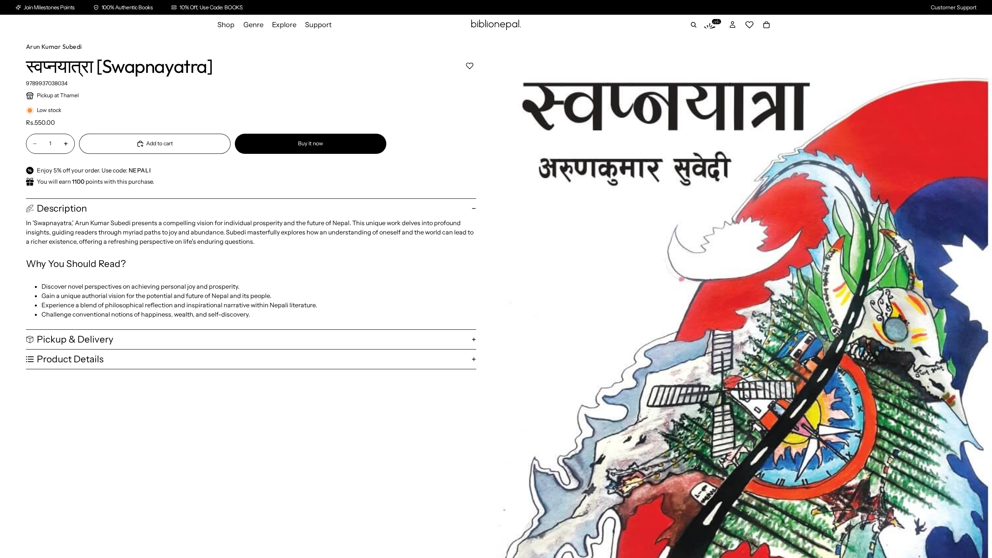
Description (62, 208)
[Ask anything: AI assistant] (712, 24)
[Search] (693, 24)
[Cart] (766, 24)
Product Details (70, 359)
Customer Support (953, 7)
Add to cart (159, 143)
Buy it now (310, 143)
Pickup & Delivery (75, 339)
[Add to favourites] (469, 65)
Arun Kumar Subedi (54, 46)
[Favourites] (749, 24)
